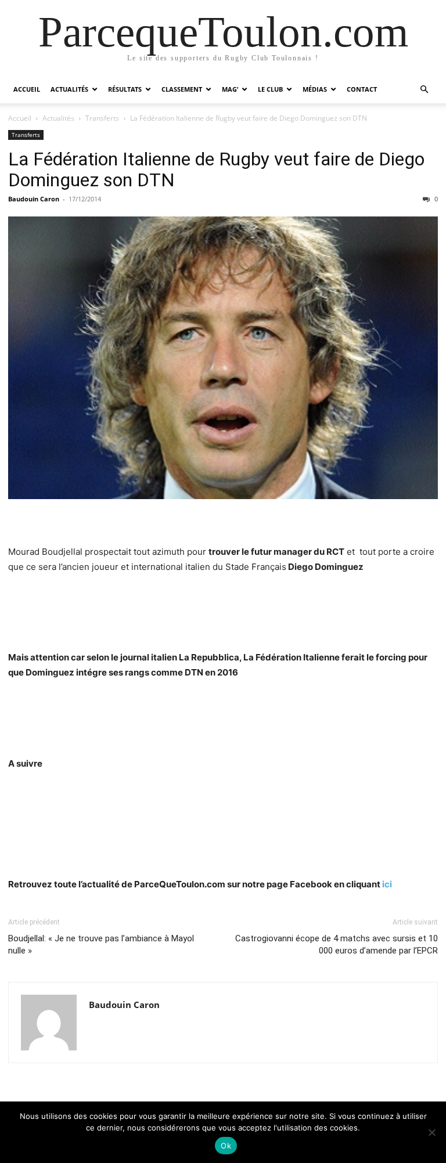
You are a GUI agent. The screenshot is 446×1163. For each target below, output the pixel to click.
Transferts (102, 118)
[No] (431, 1132)
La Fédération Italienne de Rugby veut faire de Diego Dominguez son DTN (216, 169)
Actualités (69, 89)
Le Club (270, 89)
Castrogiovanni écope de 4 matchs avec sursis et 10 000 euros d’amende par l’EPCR (336, 944)
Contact (362, 89)
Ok (226, 1145)
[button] (424, 89)
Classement (181, 89)
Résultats (125, 89)
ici (387, 884)
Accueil (26, 89)
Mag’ (230, 89)
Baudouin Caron (33, 198)
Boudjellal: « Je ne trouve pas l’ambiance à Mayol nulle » (101, 944)
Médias (315, 89)
